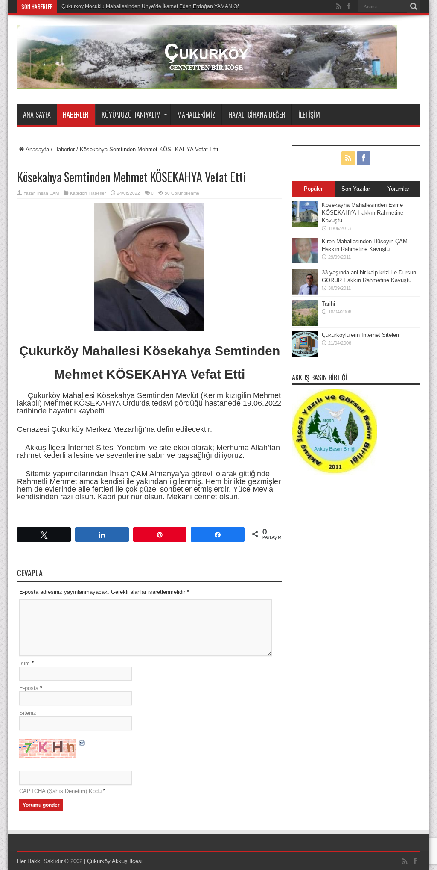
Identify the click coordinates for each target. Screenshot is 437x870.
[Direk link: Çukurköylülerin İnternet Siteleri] (305, 355)
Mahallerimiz (196, 114)
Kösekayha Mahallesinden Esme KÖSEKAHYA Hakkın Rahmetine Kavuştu (362, 213)
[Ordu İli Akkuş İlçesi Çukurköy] (207, 82)
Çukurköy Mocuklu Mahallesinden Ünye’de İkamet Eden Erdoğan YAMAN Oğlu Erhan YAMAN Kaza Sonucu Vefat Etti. (197, 6)
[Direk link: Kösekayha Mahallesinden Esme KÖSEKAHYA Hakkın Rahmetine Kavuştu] (305, 225)
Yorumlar (398, 189)
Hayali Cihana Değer (257, 114)
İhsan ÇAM (48, 193)
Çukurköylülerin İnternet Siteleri (360, 335)
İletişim (309, 114)
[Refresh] (82, 744)
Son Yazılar (355, 189)
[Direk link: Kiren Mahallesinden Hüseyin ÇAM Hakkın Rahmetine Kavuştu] (305, 261)
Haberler (76, 114)
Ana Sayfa (37, 114)
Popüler (313, 189)
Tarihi (328, 304)
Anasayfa (37, 149)
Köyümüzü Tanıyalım (131, 114)
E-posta (28, 688)
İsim (24, 663)
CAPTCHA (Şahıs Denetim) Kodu (60, 791)
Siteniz (27, 713)
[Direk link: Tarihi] (305, 324)
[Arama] (413, 6)
